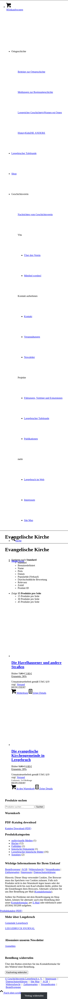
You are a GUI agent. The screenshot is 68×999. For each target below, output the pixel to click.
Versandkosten (52, 869)
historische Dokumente (22, 849)
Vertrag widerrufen (34, 995)
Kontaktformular (43, 891)
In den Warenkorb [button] (25, 788)
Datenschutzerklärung (45, 872)
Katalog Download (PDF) (18, 828)
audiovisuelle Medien (22, 840)
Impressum (26, 872)
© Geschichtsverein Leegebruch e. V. (23, 978)
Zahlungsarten (12, 872)
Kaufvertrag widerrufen (16, 972)
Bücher (15, 843)
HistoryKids (24, 133)
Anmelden (10, 946)
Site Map (35, 981)
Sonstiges (16, 854)
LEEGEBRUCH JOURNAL (20, 928)
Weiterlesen (22, 693)
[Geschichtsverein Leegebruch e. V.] (29, 28)
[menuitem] (37, 51)
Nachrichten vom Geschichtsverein (35, 214)
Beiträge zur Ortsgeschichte (31, 71)
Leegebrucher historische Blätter (27, 851)
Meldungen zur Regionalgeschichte (35, 92)
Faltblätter (16, 846)
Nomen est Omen (53, 112)
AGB (24, 869)
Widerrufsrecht (36, 869)
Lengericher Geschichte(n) (31, 112)
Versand (21, 684)
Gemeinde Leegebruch (16, 923)
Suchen (39, 807)
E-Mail (36, 902)
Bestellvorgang (12, 869)
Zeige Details (39, 693)
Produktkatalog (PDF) (11, 910)
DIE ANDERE (37, 133)
